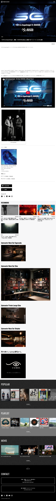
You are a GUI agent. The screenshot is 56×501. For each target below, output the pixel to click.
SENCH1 (4, 75)
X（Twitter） (6, 176)
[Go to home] (5, 1)
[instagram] (12, 196)
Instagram (11, 176)
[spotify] (2, 196)
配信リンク (3, 173)
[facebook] (7, 196)
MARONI (21, 71)
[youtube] (9, 196)
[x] (4, 196)
